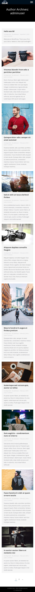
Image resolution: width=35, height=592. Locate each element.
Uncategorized (7, 34)
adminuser (17, 13)
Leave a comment (8, 36)
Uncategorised (7, 75)
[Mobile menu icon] (31, 2)
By (15, 34)
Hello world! (9, 31)
